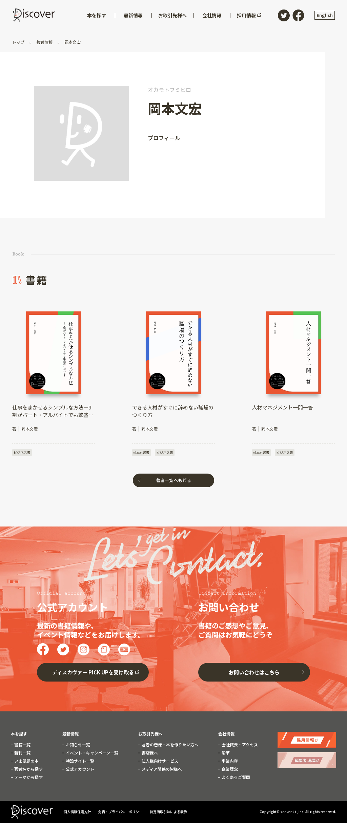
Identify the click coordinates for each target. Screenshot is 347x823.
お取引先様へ (150, 734)
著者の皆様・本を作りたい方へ (170, 745)
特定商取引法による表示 (168, 811)
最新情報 (70, 734)
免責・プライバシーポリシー (120, 811)
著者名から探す (28, 769)
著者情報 (44, 42)
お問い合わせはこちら (254, 672)
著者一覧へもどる (173, 480)
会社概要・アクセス (239, 745)
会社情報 (226, 734)
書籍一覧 (21, 745)
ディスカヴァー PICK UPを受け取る (93, 672)
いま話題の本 (26, 761)
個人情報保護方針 (77, 811)
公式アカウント (79, 769)
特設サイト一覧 (79, 761)
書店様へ (149, 753)
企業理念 (229, 769)
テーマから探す (28, 777)
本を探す (19, 734)
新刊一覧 (21, 753)
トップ (18, 42)
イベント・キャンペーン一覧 (91, 753)
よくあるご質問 (235, 777)
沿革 (225, 753)
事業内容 (229, 761)
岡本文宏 (72, 42)
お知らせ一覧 (77, 745)
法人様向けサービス (159, 761)
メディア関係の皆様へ (161, 769)
